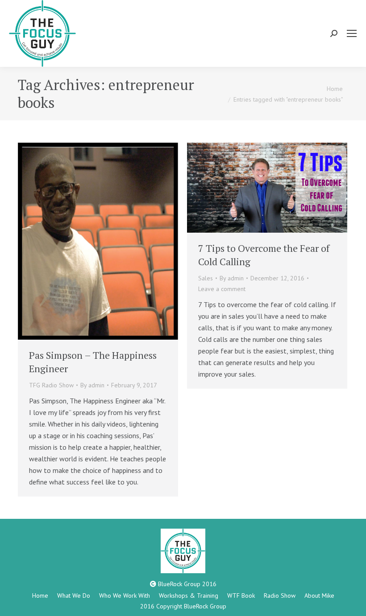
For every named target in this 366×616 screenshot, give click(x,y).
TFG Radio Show (51, 385)
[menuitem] (40, 595)
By (92, 385)
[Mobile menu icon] (351, 33)
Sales (205, 278)
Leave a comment (221, 289)
